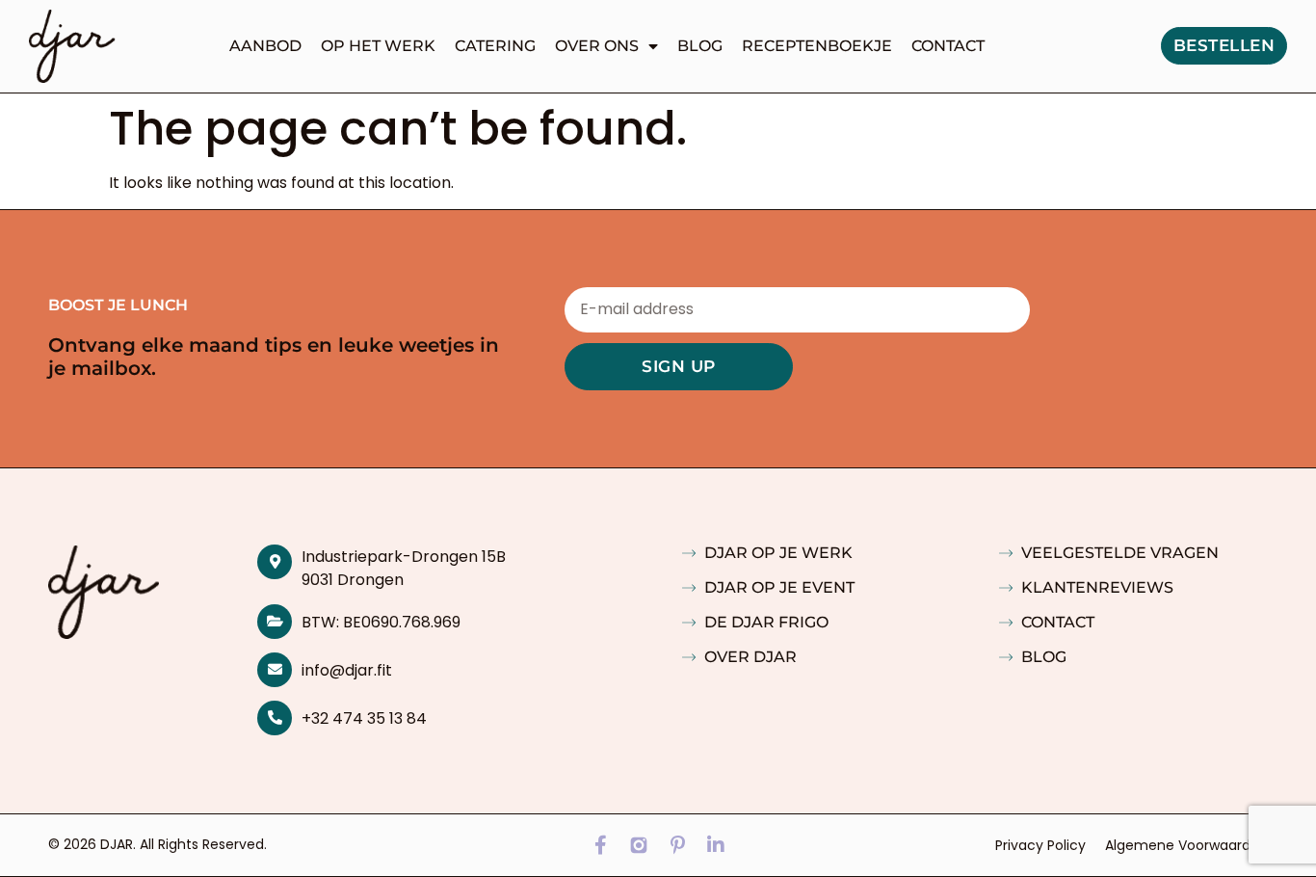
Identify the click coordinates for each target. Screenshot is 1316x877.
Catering (495, 46)
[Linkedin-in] (715, 845)
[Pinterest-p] (677, 845)
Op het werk (378, 46)
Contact (948, 46)
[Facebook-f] (600, 845)
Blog (700, 46)
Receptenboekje (817, 46)
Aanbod (265, 46)
